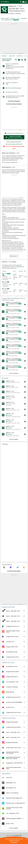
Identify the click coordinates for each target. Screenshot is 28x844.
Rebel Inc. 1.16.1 (10, 413)
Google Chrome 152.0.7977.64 (13, 747)
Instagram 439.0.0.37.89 (12, 646)
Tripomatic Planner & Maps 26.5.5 (14, 798)
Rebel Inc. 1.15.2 (10, 426)
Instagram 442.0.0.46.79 (12, 676)
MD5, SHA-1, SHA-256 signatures (13, 88)
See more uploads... (14, 373)
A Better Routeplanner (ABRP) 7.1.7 (14, 818)
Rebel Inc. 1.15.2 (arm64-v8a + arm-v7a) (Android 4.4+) (13, 317)
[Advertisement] (14, 38)
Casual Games (6, 60)
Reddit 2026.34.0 (10, 692)
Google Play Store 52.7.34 (12, 626)
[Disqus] (14, 503)
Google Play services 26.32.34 (13, 712)
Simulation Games (7, 59)
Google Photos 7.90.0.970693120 (14, 763)
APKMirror (6, 2)
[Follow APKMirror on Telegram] (17, 567)
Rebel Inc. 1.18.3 (10, 386)
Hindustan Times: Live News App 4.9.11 (15, 803)
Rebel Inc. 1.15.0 (10, 432)
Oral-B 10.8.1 (9, 777)
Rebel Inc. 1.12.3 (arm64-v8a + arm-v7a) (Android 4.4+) (13, 352)
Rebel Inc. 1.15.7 (10, 420)
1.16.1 (18, 18)
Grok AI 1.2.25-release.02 (12, 793)
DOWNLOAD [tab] (4, 55)
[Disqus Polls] (14, 464)
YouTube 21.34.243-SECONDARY (14, 702)
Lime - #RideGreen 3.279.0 (12, 813)
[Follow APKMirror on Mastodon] (11, 567)
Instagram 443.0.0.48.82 (12, 722)
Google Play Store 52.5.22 (12, 657)
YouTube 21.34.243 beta (12, 687)
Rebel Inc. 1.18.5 (10, 381)
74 (11, 65)
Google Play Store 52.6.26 (12, 636)
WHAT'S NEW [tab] (11, 55)
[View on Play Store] (19, 60)
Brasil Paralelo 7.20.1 (11, 787)
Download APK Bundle (15, 137)
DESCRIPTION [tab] (19, 55)
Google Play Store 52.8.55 (12, 671)
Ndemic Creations (15, 13)
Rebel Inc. (13, 18)
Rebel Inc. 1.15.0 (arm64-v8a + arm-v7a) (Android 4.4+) (13, 324)
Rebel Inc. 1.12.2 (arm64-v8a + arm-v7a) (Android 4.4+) (13, 359)
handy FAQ (18, 266)
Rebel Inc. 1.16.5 (10, 408)
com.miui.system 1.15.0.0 (12, 682)
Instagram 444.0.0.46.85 (12, 742)
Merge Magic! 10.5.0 (11, 782)
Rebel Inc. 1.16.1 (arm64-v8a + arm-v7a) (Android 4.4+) (13, 303)
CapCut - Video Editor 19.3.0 (13, 732)
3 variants (9, 415)
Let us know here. (17, 835)
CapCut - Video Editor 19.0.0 (13, 621)
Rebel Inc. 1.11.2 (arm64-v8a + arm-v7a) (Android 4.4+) (13, 366)
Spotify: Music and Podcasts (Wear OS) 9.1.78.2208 (13, 758)
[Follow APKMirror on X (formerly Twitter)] (4, 567)
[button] (16, 60)
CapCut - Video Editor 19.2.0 (13, 737)
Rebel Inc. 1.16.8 (10, 396)
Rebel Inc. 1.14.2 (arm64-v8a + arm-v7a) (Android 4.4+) (13, 331)
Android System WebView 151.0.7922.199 (12, 752)
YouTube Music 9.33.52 (11, 652)
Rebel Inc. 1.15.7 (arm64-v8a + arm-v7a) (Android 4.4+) (13, 310)
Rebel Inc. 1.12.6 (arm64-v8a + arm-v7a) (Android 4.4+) (13, 345)
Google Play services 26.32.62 (13, 727)
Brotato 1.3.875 (10, 823)
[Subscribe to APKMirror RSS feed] (24, 567)
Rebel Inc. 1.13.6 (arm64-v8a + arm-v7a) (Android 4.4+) (13, 338)
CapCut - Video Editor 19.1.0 (13, 616)
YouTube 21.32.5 (10, 641)
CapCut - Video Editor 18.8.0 (13, 611)
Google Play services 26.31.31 (13, 697)
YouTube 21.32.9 (10, 707)
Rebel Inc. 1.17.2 (10, 391)
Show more (13, 256)
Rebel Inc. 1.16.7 (10, 402)
